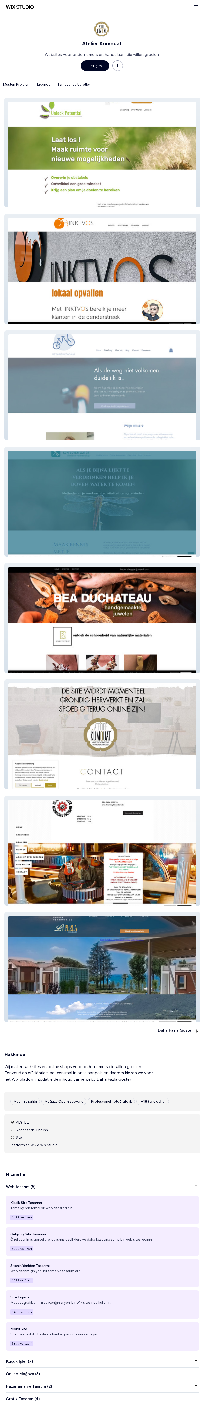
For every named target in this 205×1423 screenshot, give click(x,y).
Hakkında (43, 84)
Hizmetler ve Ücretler (73, 84)
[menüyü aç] (197, 7)
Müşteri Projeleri (16, 84)
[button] (102, 152)
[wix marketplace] (20, 7)
